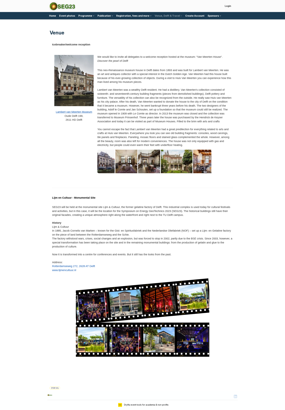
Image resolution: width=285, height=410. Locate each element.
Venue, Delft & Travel (167, 15)
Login (228, 5)
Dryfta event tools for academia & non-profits (146, 404)
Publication (104, 15)
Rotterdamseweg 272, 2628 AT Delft (73, 266)
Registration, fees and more (133, 15)
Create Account (194, 15)
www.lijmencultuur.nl (64, 270)
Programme (85, 15)
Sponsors (214, 15)
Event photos (67, 15)
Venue (57, 33)
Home (52, 15)
